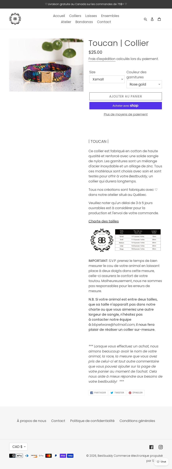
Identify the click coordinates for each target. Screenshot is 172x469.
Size (92, 72)
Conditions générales (137, 420)
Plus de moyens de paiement (126, 114)
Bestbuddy (105, 456)
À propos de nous (31, 420)
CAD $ (17, 446)
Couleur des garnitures (136, 74)
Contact (58, 420)
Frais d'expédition (102, 59)
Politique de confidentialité (92, 420)
